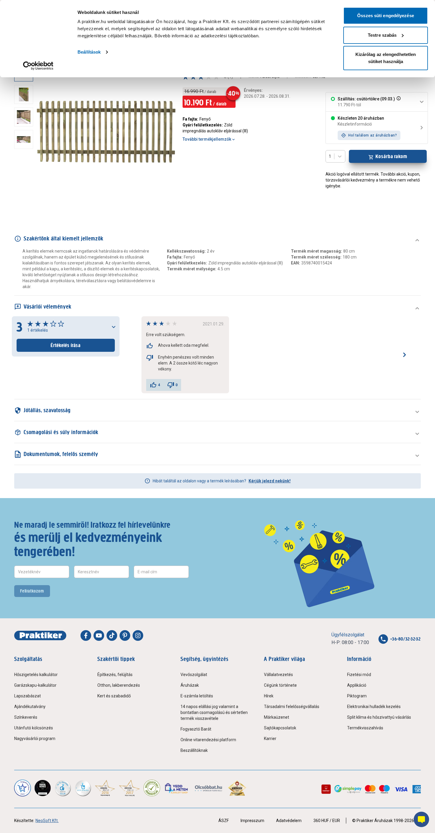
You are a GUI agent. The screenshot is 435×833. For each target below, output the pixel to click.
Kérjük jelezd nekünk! (270, 481)
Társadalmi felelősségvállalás (291, 706)
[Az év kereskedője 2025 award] (237, 788)
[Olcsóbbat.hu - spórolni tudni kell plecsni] (209, 788)
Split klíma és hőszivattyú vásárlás (379, 717)
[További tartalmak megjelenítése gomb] (25, 203)
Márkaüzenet (276, 717)
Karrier (270, 738)
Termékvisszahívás (365, 728)
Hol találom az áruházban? (372, 135)
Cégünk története (280, 685)
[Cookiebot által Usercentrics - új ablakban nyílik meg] (38, 65)
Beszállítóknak (194, 750)
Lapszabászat (27, 696)
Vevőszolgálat (194, 674)
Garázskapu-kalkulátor (35, 685)
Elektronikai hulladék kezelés (374, 706)
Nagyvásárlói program (34, 738)
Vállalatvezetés (278, 674)
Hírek (268, 696)
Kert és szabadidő (114, 696)
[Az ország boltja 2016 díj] (105, 788)
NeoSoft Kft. (47, 820)
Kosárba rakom (391, 156)
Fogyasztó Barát (196, 729)
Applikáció (356, 685)
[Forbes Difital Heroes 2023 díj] (42, 788)
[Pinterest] (125, 635)
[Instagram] (138, 635)
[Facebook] (85, 635)
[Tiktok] (112, 635)
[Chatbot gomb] (421, 819)
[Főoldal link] (40, 635)
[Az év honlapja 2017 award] (129, 788)
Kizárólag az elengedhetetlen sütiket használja (385, 58)
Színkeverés (25, 717)
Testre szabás (382, 35)
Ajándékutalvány (30, 706)
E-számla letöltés (197, 696)
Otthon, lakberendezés (118, 685)
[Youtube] (99, 635)
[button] (398, 102)
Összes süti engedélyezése (385, 15)
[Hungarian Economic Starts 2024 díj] (22, 788)
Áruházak (190, 685)
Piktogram (357, 696)
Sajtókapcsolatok (280, 728)
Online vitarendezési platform (208, 739)
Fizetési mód (359, 674)
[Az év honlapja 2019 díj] (83, 788)
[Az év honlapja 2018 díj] (62, 788)
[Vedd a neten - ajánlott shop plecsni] (177, 788)
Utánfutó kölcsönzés (33, 728)
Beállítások (89, 51)
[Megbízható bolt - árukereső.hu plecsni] (152, 788)
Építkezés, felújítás (115, 674)
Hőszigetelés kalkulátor (36, 674)
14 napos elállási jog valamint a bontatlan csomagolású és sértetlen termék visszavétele (214, 712)
